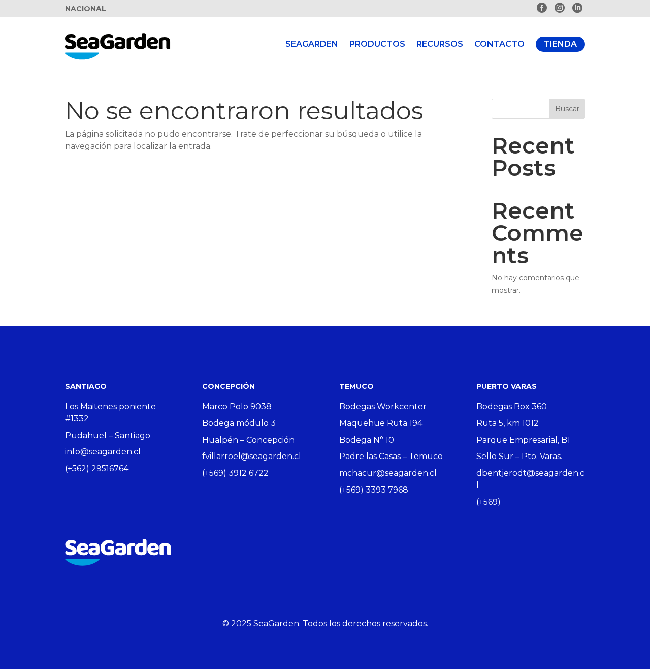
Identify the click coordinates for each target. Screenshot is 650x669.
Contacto (499, 44)
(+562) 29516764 (96, 468)
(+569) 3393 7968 (373, 490)
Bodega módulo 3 (239, 423)
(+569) (488, 502)
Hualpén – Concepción (248, 440)
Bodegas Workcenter (383, 406)
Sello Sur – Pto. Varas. (519, 456)
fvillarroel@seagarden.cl (251, 456)
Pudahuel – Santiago (107, 435)
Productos (377, 44)
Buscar (567, 108)
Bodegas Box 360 (511, 406)
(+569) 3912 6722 (235, 473)
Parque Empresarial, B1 (523, 440)
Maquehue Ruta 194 (380, 423)
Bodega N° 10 (366, 440)
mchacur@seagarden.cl (388, 473)
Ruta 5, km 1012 (507, 423)
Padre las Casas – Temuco (391, 456)
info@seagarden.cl (103, 452)
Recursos (439, 44)
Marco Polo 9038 (237, 406)
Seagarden (311, 44)
